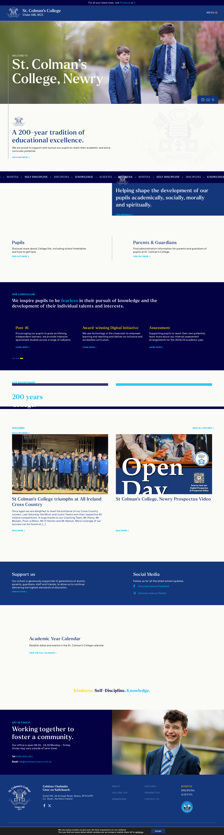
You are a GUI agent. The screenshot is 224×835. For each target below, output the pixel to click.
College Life (120, 793)
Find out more (19, 256)
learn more (149, 347)
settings (139, 832)
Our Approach (123, 215)
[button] (13, 358)
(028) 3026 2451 (22, 756)
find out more (140, 256)
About (116, 786)
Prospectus (152, 793)
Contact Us (152, 799)
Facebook (125, 2)
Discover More (20, 157)
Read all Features (202, 428)
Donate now (18, 592)
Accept (158, 831)
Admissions (119, 799)
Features (150, 786)
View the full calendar (42, 653)
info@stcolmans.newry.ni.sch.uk (31, 761)
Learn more (15, 347)
